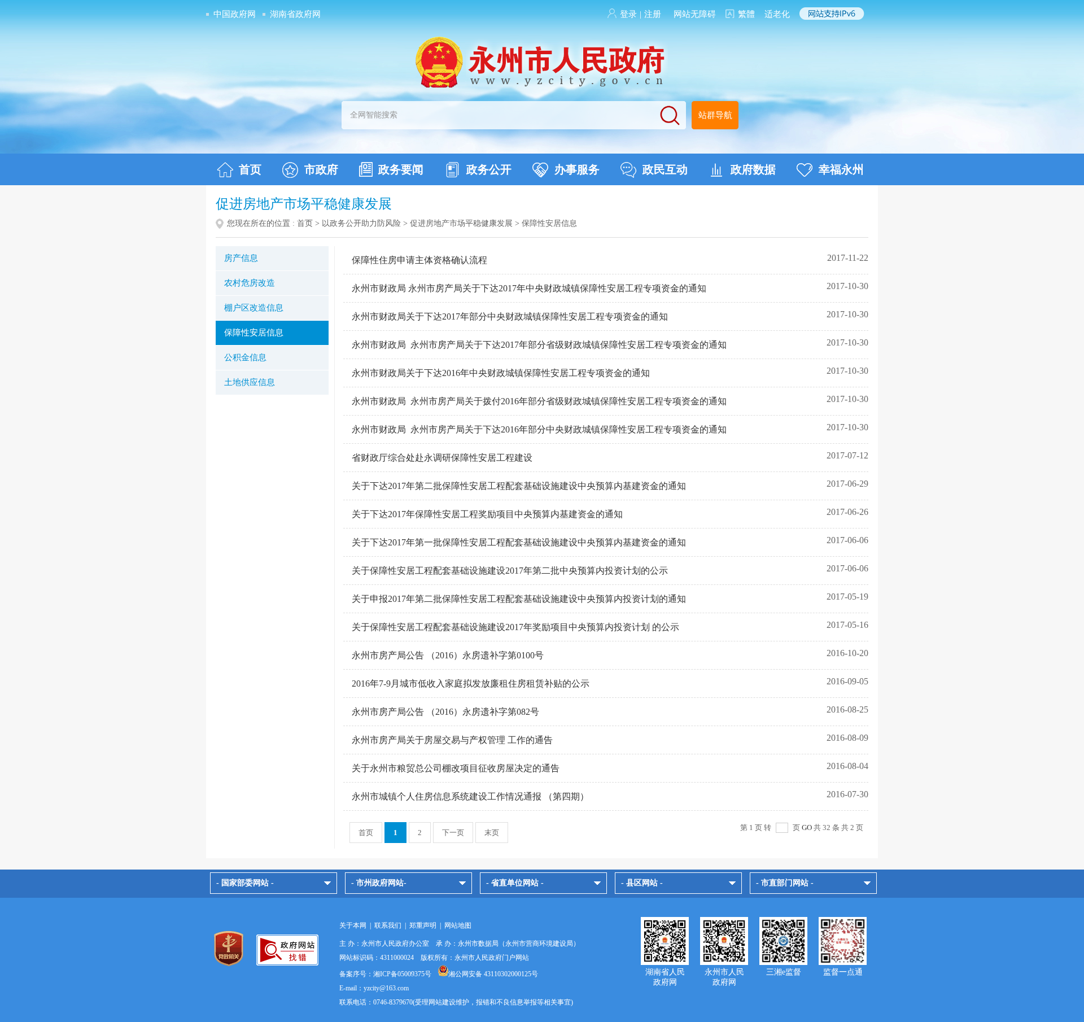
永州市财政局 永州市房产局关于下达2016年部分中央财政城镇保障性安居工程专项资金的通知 (539, 429)
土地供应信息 (249, 382)
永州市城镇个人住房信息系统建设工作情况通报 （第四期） (470, 796)
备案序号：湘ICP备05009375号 (385, 974)
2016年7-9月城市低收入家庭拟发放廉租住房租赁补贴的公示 (470, 683)
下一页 (453, 832)
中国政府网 (234, 14)
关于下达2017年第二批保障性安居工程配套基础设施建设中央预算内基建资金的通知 (519, 486)
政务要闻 (400, 169)
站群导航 (715, 115)
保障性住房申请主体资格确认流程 (419, 260)
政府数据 (753, 169)
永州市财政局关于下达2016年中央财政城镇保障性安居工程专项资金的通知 (501, 373)
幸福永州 (841, 169)
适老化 (777, 14)
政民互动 (665, 169)
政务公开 (489, 169)
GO (807, 827)
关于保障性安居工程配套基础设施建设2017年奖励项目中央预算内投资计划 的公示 (515, 627)
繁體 (746, 14)
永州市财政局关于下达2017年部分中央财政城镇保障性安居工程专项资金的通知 (510, 316)
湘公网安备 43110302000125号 (493, 974)
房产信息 (241, 258)
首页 (250, 169)
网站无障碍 (695, 14)
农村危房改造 (249, 282)
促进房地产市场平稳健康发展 (461, 223)
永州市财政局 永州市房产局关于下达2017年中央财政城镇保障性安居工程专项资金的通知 (529, 288)
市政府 (321, 169)
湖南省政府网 (295, 14)
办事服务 (577, 169)
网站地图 (457, 925)
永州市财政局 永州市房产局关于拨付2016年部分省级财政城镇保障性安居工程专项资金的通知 (539, 401)
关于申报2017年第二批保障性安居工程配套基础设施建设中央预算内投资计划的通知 (519, 599)
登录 (628, 14)
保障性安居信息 (253, 332)
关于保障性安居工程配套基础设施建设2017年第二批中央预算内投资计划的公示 (510, 570)
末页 (491, 832)
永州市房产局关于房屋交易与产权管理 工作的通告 (452, 740)
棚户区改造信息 (253, 307)
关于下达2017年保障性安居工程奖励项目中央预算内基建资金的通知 (487, 514)
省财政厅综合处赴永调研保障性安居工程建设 (442, 457)
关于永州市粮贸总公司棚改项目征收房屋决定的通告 (456, 768)
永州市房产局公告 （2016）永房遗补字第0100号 (448, 655)
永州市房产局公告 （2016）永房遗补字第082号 (445, 712)
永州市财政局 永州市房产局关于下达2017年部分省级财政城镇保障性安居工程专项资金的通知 (539, 345)
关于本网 (352, 925)
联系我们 (387, 925)
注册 (652, 14)
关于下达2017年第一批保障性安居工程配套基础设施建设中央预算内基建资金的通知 (519, 542)
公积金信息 (245, 357)
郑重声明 (422, 925)
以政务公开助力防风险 (361, 223)
